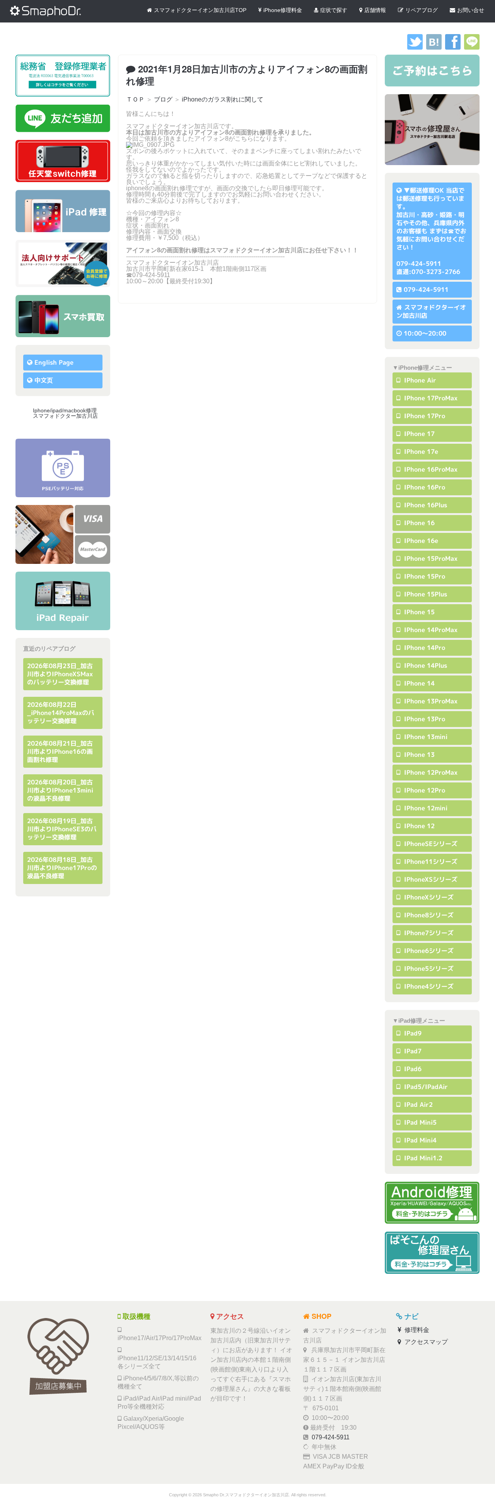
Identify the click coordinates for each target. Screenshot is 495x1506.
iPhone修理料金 (282, 10)
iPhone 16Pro (423, 487)
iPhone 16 (418, 523)
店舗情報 (375, 10)
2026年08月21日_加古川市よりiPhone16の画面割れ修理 (60, 751)
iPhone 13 (418, 754)
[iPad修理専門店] (62, 601)
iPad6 (412, 1069)
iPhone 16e (420, 540)
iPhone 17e (420, 451)
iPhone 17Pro (423, 416)
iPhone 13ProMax (429, 701)
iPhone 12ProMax (429, 772)
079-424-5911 (426, 289)
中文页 (43, 380)
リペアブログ (421, 10)
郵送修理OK (427, 190)
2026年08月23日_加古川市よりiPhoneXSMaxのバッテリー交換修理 (60, 674)
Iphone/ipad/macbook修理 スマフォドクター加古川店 (67, 413)
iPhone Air (419, 380)
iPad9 (412, 1033)
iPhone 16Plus (424, 505)
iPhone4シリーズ (428, 986)
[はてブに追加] (434, 47)
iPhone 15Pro (423, 576)
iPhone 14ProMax (429, 629)
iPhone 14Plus (424, 665)
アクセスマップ (425, 1342)
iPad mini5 (419, 1122)
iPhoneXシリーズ (428, 897)
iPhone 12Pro (423, 790)
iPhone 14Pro (423, 647)
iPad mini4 (419, 1140)
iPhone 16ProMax (429, 469)
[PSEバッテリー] (62, 468)
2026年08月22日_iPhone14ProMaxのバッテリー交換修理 (60, 712)
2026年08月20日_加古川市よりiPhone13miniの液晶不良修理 (60, 790)
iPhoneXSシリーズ (429, 879)
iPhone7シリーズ (428, 933)
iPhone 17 (418, 433)
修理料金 (416, 1330)
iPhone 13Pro (423, 719)
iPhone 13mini (424, 736)
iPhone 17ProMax (429, 398)
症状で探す (333, 10)
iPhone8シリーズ (428, 915)
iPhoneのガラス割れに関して (222, 99)
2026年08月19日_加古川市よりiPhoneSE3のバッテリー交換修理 (62, 829)
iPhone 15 (418, 612)
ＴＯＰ (135, 99)
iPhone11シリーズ (429, 861)
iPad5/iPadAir (425, 1086)
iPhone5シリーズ (428, 968)
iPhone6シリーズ (428, 950)
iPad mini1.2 (422, 1158)
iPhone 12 (418, 826)
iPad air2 (417, 1104)
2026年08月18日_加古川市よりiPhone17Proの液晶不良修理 (62, 867)
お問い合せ (470, 10)
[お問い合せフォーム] (432, 70)
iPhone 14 (418, 683)
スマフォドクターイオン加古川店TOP (200, 10)
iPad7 (412, 1051)
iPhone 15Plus (424, 594)
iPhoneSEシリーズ (429, 843)
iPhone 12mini (424, 808)
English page (53, 362)
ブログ (163, 99)
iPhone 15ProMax (429, 558)
